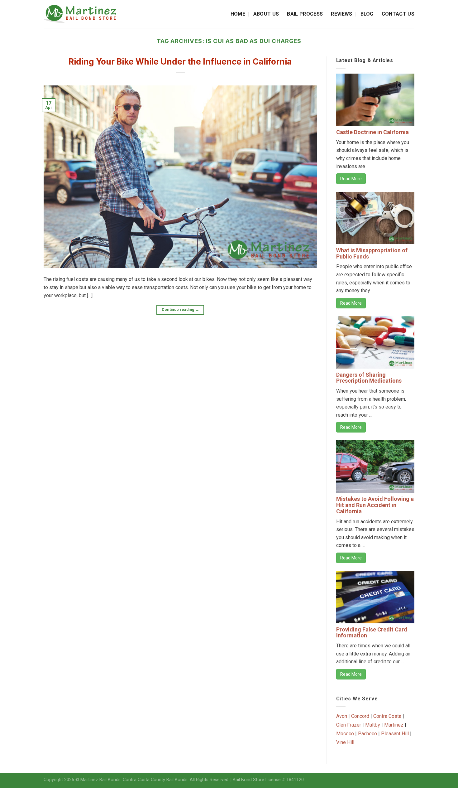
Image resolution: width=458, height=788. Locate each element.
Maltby (372, 725)
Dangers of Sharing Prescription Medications (369, 377)
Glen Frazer (348, 725)
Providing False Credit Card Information (371, 632)
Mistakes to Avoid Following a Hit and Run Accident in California (375, 505)
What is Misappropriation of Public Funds (372, 253)
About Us (266, 14)
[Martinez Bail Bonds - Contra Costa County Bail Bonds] (86, 14)
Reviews (341, 14)
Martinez (393, 725)
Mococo (345, 734)
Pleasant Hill (395, 734)
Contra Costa (387, 716)
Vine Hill (345, 742)
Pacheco (367, 734)
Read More (351, 178)
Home (238, 14)
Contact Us (398, 14)
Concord (360, 716)
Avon (341, 716)
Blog (367, 14)
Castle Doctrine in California (372, 132)
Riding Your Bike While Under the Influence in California (180, 61)
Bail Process (305, 14)
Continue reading (180, 309)
